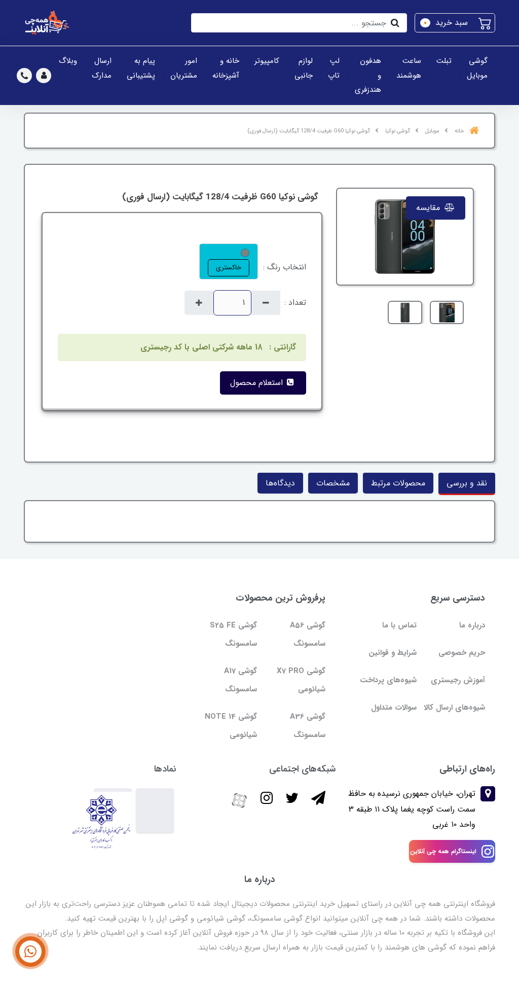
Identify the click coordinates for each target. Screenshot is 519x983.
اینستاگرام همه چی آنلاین (443, 851)
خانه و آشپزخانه (225, 68)
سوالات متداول (394, 707)
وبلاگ (68, 61)
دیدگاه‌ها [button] (280, 483)
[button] (455, 22)
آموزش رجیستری (458, 680)
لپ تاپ (334, 68)
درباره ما (472, 625)
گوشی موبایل (477, 68)
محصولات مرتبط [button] (398, 483)
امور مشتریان (183, 68)
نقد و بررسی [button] (467, 483)
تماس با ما (399, 625)
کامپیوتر (266, 61)
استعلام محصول (257, 382)
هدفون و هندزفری (368, 75)
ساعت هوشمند (408, 68)
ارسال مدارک (102, 68)
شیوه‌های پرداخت (388, 680)
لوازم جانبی (303, 68)
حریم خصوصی (461, 653)
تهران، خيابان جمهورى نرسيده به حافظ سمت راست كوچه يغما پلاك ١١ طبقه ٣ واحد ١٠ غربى (411, 809)
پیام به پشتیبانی (141, 68)
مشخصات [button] (333, 483)
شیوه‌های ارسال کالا (454, 707)
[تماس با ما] (30, 951)
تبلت (444, 61)
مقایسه (429, 207)
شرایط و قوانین (392, 653)
